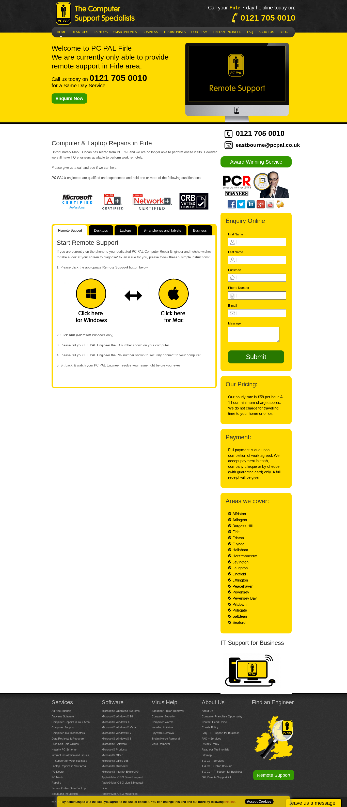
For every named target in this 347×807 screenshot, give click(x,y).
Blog (284, 32)
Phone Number (238, 288)
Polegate (239, 610)
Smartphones (125, 32)
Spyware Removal (163, 732)
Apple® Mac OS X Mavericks (120, 793)
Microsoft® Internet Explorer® (120, 771)
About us (266, 32)
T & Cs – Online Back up (217, 766)
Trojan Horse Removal (166, 738)
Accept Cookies (259, 801)
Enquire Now (69, 98)
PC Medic (58, 777)
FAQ (250, 32)
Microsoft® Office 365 (115, 760)
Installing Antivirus (163, 727)
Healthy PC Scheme (64, 749)
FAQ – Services (211, 738)
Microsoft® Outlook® (115, 766)
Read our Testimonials (215, 749)
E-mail (232, 305)
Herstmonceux (244, 556)
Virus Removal (161, 743)
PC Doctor (58, 771)
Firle (236, 532)
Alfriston (239, 514)
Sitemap (207, 755)
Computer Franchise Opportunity (222, 716)
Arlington (239, 520)
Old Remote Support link (217, 777)
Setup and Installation (65, 793)
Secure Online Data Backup (69, 788)
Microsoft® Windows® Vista (119, 727)
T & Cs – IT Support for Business (222, 771)
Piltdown (239, 604)
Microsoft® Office (112, 755)
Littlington (240, 580)
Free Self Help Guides (65, 743)
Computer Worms (163, 722)
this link (229, 802)
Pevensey (240, 592)
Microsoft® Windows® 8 (116, 738)
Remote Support (274, 775)
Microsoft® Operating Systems (121, 710)
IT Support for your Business (69, 760)
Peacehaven (242, 586)
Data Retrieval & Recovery (68, 738)
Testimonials (175, 32)
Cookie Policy (210, 727)
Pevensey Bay (244, 598)
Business (150, 32)
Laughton (240, 568)
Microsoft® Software (114, 743)
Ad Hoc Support (61, 710)
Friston (238, 538)
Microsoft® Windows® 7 (116, 732)
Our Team (199, 32)
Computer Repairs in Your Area (71, 722)
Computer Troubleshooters (68, 732)
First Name (235, 234)
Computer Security (163, 716)
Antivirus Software (63, 716)
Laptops (101, 32)
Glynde (238, 544)
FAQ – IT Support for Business (221, 732)
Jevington (240, 562)
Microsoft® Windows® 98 (117, 716)
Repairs (56, 782)
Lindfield (239, 574)
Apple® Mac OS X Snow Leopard (122, 777)
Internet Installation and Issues (70, 755)
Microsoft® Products (114, 749)
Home (61, 32)
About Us (207, 710)
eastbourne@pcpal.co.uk (268, 145)
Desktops (80, 32)
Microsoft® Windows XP (116, 722)
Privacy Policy (210, 743)
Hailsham (240, 550)
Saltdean (239, 616)
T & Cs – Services (213, 760)
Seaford (238, 622)
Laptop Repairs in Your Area (69, 766)
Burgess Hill (242, 526)
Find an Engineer (227, 32)
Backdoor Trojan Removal (168, 710)
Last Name (235, 252)
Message (234, 323)
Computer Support (63, 727)
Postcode (234, 270)
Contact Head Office (214, 722)
